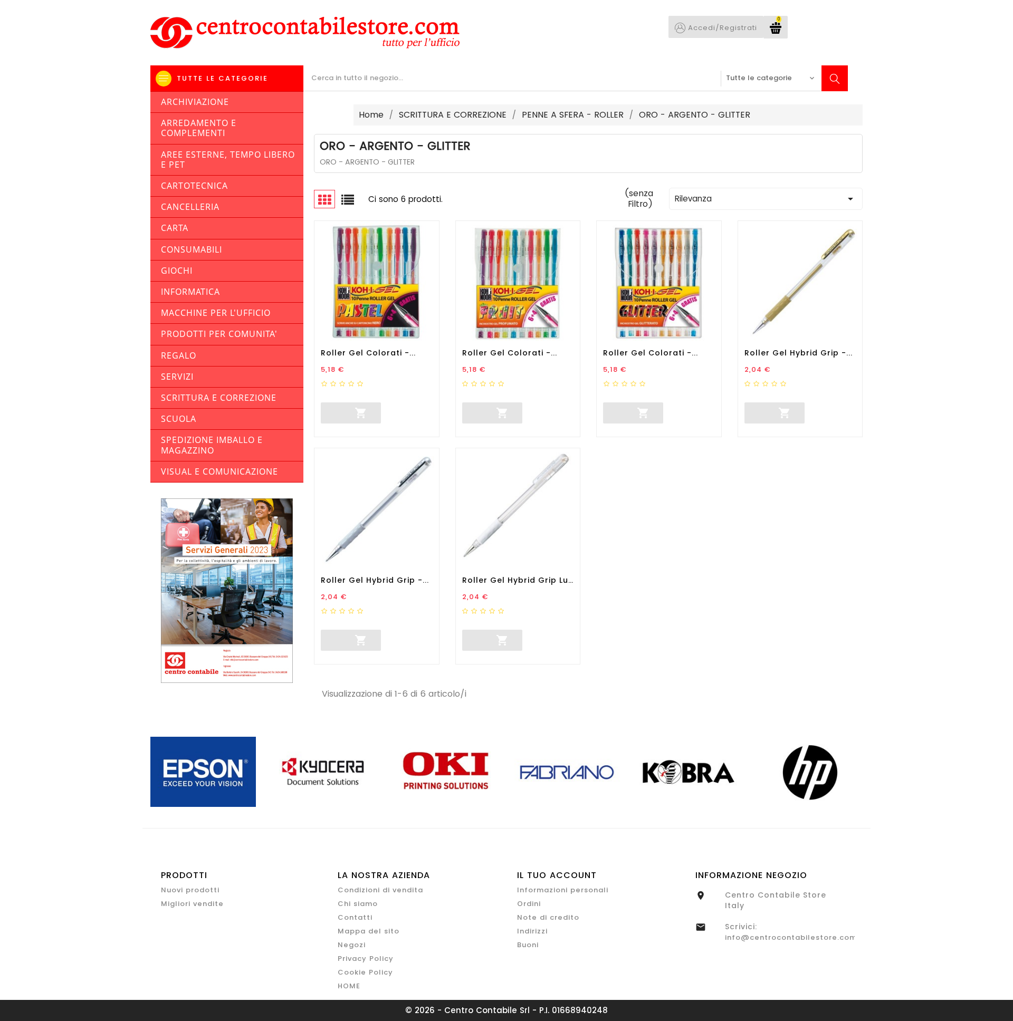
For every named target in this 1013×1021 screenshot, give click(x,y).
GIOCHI (177, 270)
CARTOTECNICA (194, 185)
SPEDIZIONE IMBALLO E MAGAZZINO (212, 445)
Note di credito (548, 917)
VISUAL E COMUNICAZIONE (219, 471)
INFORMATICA (190, 291)
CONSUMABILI (191, 249)
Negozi (352, 945)
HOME (349, 986)
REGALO (178, 355)
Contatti (355, 917)
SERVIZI (177, 376)
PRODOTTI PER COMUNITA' (219, 334)
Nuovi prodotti (190, 890)
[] (321, 411)
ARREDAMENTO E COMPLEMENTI (198, 128)
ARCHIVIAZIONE (195, 102)
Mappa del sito (368, 931)
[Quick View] (417, 412)
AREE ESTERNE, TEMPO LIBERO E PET (228, 159)
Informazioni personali (562, 890)
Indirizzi (532, 931)
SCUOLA (178, 419)
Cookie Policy (365, 972)
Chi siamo (358, 904)
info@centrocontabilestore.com (791, 937)
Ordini (529, 904)
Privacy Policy (366, 958)
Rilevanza (766, 198)
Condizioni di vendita (380, 890)
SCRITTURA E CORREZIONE (218, 397)
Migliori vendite (192, 904)
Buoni (528, 945)
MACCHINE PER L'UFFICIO (216, 313)
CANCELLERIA (190, 207)
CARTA (174, 228)
